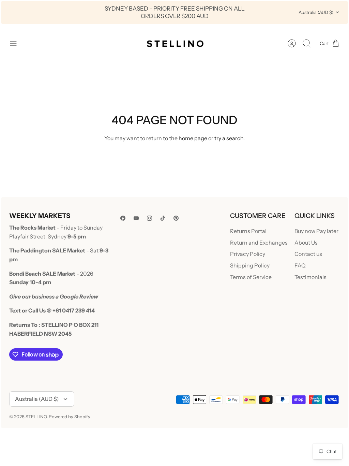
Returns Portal (248, 231)
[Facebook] (123, 218)
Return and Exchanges (259, 242)
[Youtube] (136, 218)
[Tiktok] (162, 218)
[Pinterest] (176, 218)
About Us (306, 242)
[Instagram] (149, 218)
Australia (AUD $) (316, 12)
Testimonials (310, 277)
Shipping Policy (250, 265)
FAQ (300, 265)
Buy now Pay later (316, 231)
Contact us (308, 253)
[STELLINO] (174, 43)
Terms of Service (251, 277)
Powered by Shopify (69, 416)
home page (193, 138)
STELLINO (36, 416)
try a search (228, 138)
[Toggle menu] (16, 43)
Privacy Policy (247, 253)
